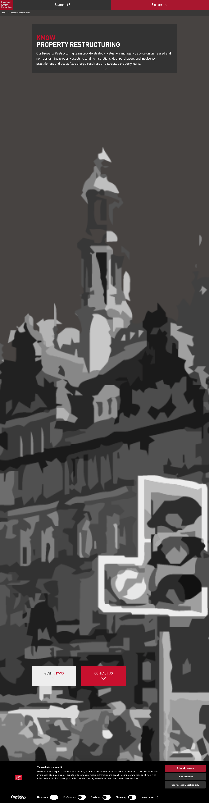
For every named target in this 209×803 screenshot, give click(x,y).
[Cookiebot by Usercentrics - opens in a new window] (18, 797)
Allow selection (185, 776)
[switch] (82, 797)
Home (4, 13)
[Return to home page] (6, 5)
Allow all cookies (185, 768)
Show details (148, 797)
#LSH (54, 673)
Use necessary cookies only (185, 785)
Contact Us (103, 673)
